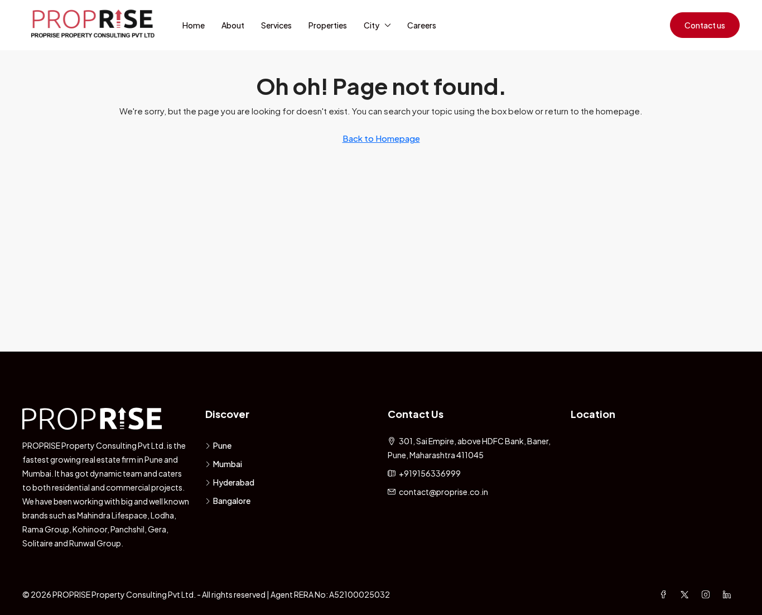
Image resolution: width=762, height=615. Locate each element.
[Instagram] (708, 594)
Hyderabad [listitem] (233, 482)
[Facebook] (665, 594)
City (371, 25)
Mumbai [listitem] (227, 464)
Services (276, 25)
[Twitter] (687, 594)
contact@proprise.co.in (443, 492)
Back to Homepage (381, 138)
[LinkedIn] (729, 594)
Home (193, 25)
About (232, 25)
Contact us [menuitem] (704, 25)
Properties (327, 25)
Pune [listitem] (222, 445)
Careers (421, 25)
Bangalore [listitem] (231, 501)
